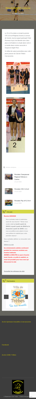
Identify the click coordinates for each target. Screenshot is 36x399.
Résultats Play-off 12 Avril (22, 200)
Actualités (21, 13)
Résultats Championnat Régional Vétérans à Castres (21, 177)
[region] (16, 296)
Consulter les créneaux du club (14, 271)
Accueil (14, 13)
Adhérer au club (9, 244)
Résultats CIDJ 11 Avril (21, 189)
